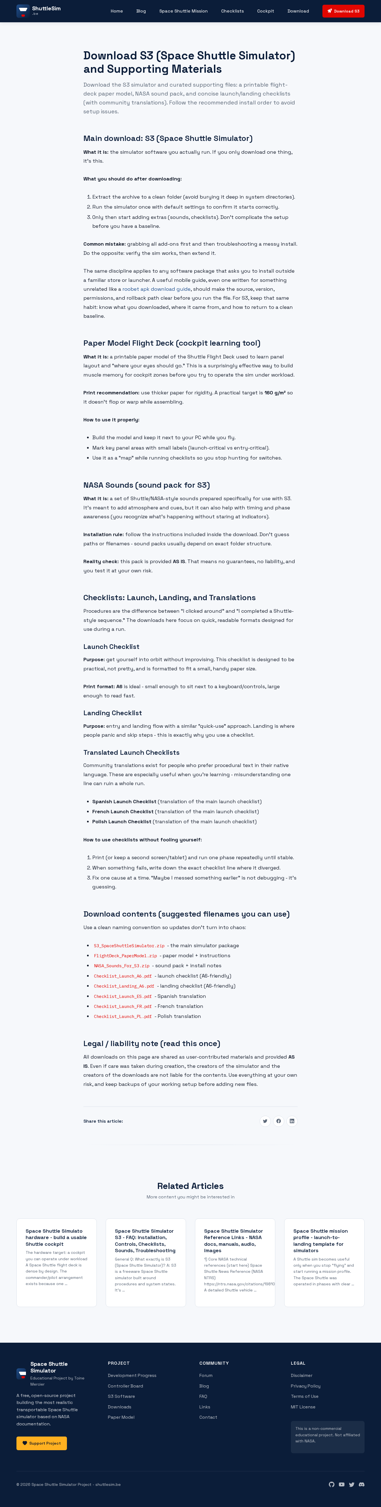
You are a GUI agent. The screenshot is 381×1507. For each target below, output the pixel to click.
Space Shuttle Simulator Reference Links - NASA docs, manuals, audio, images (233, 1241)
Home (117, 11)
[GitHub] (331, 1484)
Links (204, 1407)
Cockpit (265, 11)
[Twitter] (352, 1484)
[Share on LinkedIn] (292, 1121)
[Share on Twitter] (265, 1121)
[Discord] (362, 1484)
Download (298, 11)
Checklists (232, 11)
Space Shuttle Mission (183, 11)
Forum (206, 1375)
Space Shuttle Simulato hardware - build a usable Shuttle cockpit (56, 1237)
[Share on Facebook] (278, 1121)
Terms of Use (305, 1396)
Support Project (45, 1443)
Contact (208, 1417)
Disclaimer (301, 1375)
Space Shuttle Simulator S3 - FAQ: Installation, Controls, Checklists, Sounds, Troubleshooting (145, 1241)
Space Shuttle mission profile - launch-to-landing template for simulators (320, 1241)
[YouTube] (341, 1484)
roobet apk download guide (156, 289)
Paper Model (121, 1417)
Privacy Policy (305, 1386)
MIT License (303, 1407)
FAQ (203, 1396)
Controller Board (125, 1386)
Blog (141, 11)
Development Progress (132, 1375)
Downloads (119, 1407)
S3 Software (121, 1396)
